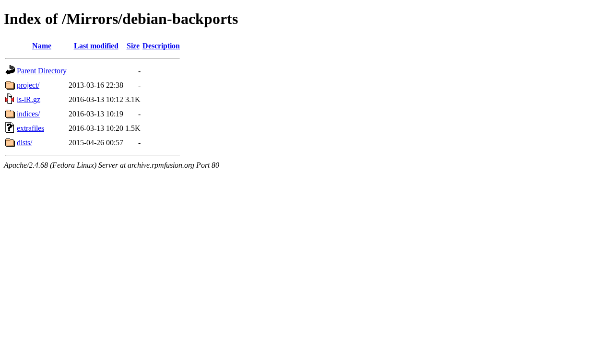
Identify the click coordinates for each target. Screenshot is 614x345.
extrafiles (30, 128)
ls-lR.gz (28, 99)
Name (41, 46)
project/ (28, 85)
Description (161, 46)
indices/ (28, 114)
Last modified (96, 46)
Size (133, 46)
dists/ (24, 142)
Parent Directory (42, 71)
